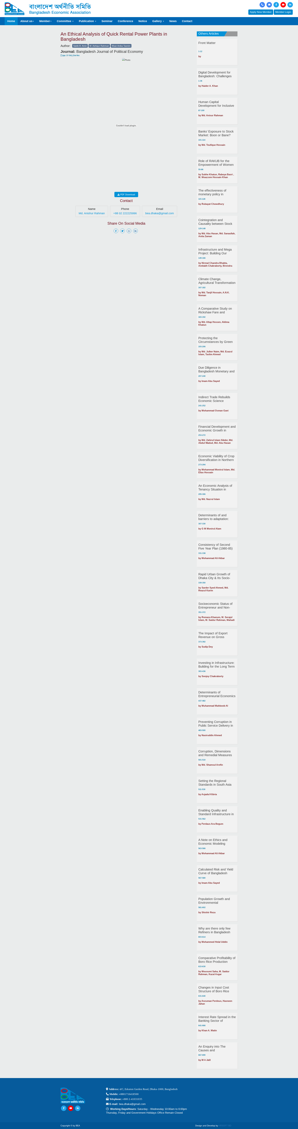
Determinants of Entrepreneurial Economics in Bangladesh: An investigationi (216, 694)
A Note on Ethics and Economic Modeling (212, 841)
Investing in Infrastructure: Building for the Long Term (216, 664)
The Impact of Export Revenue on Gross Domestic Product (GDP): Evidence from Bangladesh (216, 635)
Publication (87, 21)
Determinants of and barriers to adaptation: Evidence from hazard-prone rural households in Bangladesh (215, 517)
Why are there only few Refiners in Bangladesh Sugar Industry (214, 930)
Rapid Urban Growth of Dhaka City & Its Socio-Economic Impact (214, 576)
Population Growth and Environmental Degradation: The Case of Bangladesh (216, 901)
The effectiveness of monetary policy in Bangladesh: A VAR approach (212, 192)
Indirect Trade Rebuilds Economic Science (214, 399)
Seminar (107, 21)
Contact (187, 21)
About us (26, 21)
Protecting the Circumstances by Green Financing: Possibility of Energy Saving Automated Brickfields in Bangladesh (216, 340)
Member (44, 21)
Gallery (157, 21)
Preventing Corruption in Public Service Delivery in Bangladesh (215, 723)
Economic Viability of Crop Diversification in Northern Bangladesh (216, 458)
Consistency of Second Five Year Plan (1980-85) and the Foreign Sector (215, 546)
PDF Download (127, 194)
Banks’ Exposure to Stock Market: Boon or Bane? (216, 133)
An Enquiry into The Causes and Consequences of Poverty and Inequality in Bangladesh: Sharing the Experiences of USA (216, 1048)
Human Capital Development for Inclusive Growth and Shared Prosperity (216, 104)
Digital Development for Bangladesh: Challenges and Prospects (215, 74)
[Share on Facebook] (117, 231)
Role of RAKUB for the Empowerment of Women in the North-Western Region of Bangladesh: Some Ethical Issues (216, 163)
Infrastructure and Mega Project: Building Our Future (215, 251)
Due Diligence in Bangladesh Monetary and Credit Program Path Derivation (216, 369)
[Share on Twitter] (123, 231)
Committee (64, 21)
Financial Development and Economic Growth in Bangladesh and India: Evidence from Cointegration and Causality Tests (217, 428)
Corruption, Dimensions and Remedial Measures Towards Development (215, 753)
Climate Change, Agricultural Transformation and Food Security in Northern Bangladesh (216, 281)
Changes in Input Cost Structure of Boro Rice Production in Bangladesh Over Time (215, 989)
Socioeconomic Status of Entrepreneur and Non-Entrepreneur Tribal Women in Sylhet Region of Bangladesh (217, 605)
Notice (142, 21)
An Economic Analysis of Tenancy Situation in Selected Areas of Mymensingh (215, 487)
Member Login (283, 12)
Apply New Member (261, 12)
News (173, 21)
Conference (125, 21)
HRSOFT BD (225, 1125)
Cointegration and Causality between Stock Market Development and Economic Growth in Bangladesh (215, 222)
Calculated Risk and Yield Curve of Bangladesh (215, 871)
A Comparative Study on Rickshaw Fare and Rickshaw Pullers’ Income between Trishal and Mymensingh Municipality (215, 310)
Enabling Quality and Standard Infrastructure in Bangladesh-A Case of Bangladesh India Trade (216, 812)
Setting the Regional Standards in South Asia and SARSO (214, 782)
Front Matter (207, 43)
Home (11, 21)
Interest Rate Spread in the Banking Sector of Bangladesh (217, 1019)
